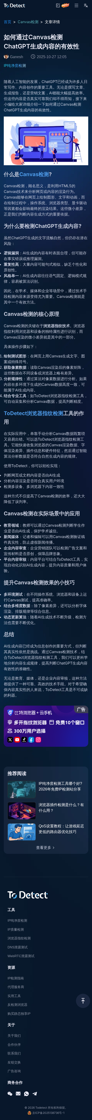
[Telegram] (34, 1093)
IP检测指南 (16, 978)
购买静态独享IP (19, 1014)
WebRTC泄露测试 (21, 956)
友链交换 (14, 1062)
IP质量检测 (16, 929)
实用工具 (14, 996)
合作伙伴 (14, 1044)
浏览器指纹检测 (19, 938)
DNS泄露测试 (18, 947)
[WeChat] (10, 1093)
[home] (14, 5)
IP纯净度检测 (15, 65)
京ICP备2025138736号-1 (48, 1113)
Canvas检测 (28, 21)
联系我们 (14, 1053)
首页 (7, 21)
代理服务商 (16, 987)
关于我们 (14, 1036)
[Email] (18, 1093)
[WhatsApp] (26, 1093)
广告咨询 (14, 1071)
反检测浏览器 (17, 1005)
